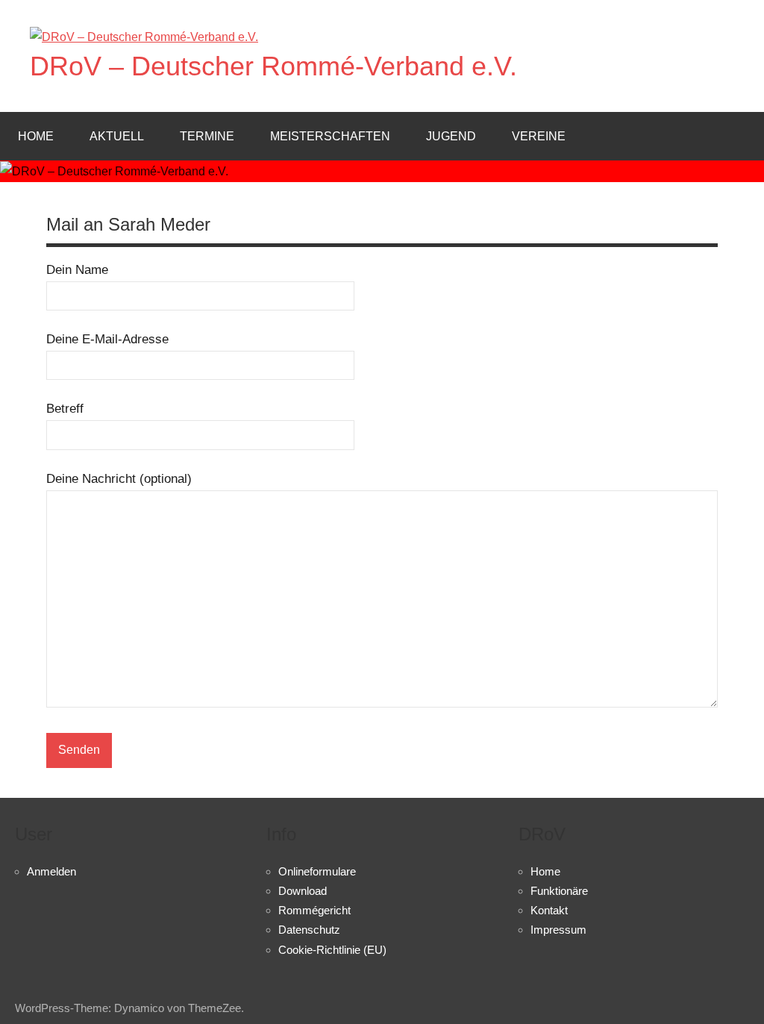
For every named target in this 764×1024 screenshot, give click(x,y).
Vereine (539, 136)
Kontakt (549, 910)
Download (302, 890)
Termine (207, 136)
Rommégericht (314, 910)
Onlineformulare (317, 871)
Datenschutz (309, 929)
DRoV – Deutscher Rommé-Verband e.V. (273, 66)
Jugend (451, 136)
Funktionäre (559, 890)
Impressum (558, 929)
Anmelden (51, 871)
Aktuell (117, 136)
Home (36, 136)
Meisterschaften (330, 136)
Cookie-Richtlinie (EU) (332, 949)
